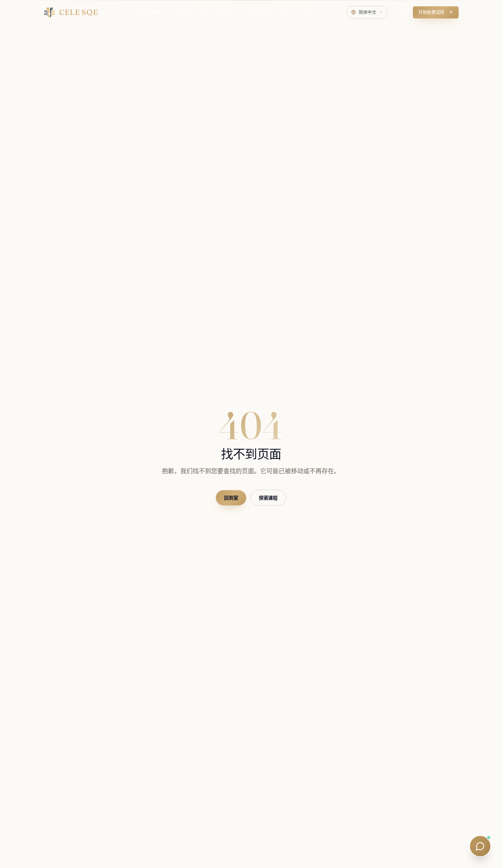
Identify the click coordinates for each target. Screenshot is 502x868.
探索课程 (268, 498)
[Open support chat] (480, 846)
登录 (401, 12)
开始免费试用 (431, 12)
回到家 (231, 498)
